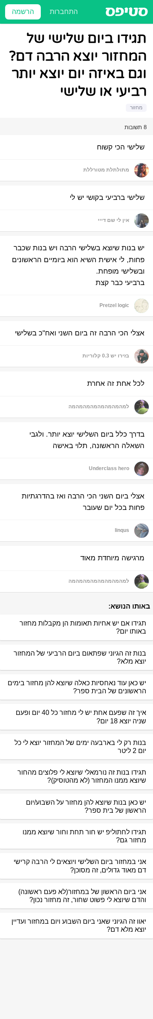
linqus (122, 530)
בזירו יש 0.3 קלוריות (105, 356)
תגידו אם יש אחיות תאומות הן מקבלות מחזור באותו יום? (83, 627)
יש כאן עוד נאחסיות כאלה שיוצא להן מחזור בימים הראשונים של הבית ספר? (77, 687)
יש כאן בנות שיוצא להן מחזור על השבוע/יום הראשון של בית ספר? (86, 806)
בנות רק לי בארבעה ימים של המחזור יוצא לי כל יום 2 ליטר (80, 746)
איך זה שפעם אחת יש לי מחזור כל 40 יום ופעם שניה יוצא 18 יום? (81, 716)
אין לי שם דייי (113, 220)
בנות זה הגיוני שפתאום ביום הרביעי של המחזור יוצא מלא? (80, 657)
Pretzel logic (114, 305)
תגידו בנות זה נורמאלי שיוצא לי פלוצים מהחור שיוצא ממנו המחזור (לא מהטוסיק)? (81, 776)
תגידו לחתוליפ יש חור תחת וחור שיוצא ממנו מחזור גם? (84, 836)
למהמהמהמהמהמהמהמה (98, 407)
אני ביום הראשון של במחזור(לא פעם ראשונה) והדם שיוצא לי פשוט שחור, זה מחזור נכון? (82, 895)
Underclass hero (109, 468)
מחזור (136, 108)
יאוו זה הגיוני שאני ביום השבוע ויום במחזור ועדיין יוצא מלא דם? (78, 925)
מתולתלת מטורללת (106, 170)
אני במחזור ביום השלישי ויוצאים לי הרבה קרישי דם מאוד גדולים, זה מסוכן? (80, 865)
